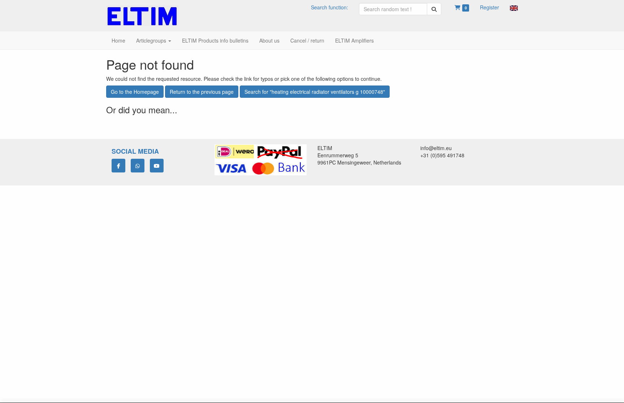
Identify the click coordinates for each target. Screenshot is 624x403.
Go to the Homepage (135, 91)
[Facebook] (118, 165)
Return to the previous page (202, 91)
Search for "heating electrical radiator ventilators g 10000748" (314, 91)
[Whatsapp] (137, 165)
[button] (513, 7)
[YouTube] (157, 165)
